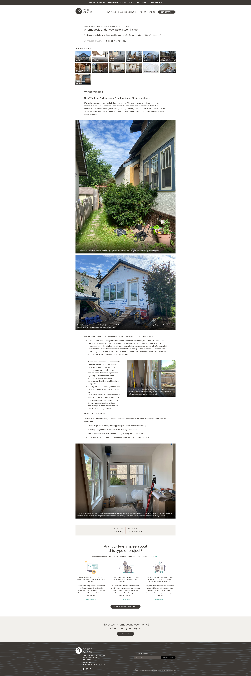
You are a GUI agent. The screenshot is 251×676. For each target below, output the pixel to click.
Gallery (94, 41)
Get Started (167, 12)
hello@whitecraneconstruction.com (94, 664)
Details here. (155, 2)
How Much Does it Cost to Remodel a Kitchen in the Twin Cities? (91, 579)
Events (152, 12)
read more (90, 599)
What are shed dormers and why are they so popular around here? (125, 579)
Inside (117, 41)
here (156, 556)
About (143, 12)
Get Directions (88, 659)
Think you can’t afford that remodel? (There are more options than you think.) (160, 579)
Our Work (111, 12)
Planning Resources (128, 12)
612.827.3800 (87, 663)
